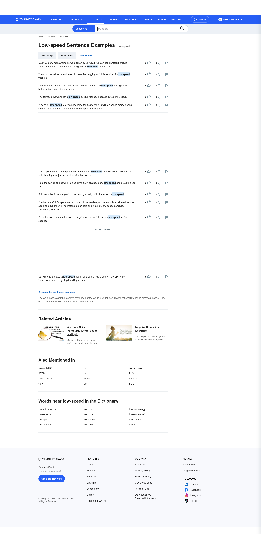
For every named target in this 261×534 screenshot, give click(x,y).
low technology (137, 409)
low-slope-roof (136, 414)
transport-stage (46, 378)
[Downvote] (159, 63)
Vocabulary (93, 488)
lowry (132, 424)
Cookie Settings (143, 482)
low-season (44, 414)
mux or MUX (45, 368)
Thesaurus (92, 470)
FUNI (87, 378)
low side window (47, 409)
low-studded (135, 419)
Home (40, 36)
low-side (88, 414)
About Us (140, 464)
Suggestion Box (191, 470)
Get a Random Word (51, 478)
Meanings (47, 55)
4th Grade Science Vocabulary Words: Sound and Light (82, 330)
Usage (90, 494)
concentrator (135, 368)
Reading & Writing (96, 500)
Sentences (81, 28)
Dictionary (92, 464)
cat (85, 368)
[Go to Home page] (28, 19)
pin (85, 373)
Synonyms (67, 55)
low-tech (88, 424)
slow (40, 383)
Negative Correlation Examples (147, 328)
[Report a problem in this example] (166, 63)
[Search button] (183, 28)
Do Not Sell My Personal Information (146, 496)
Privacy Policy (142, 470)
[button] (200, 19)
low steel (88, 409)
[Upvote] (149, 63)
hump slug (134, 378)
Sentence (51, 36)
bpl (85, 383)
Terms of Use (142, 488)
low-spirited (90, 419)
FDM (131, 383)
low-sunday (44, 424)
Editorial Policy (143, 476)
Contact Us (189, 464)
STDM (41, 373)
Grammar (92, 482)
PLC (131, 373)
